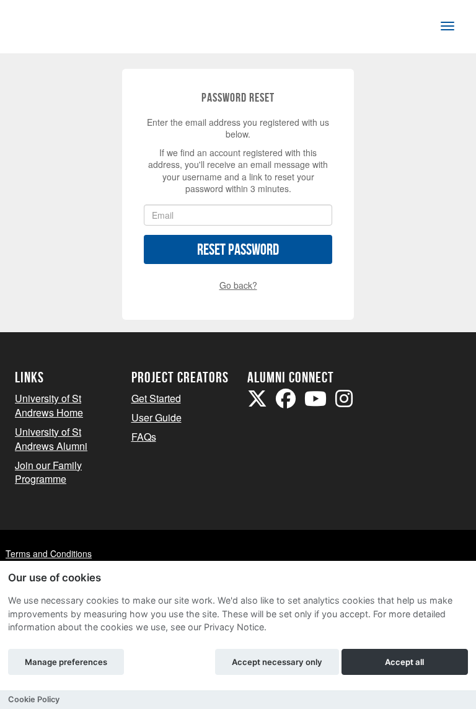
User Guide (156, 417)
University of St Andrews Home (49, 405)
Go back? (238, 285)
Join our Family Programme (48, 472)
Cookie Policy (34, 699)
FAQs (143, 436)
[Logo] (56, 29)
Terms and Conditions (49, 553)
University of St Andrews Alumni (51, 439)
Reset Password (238, 249)
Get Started (156, 398)
